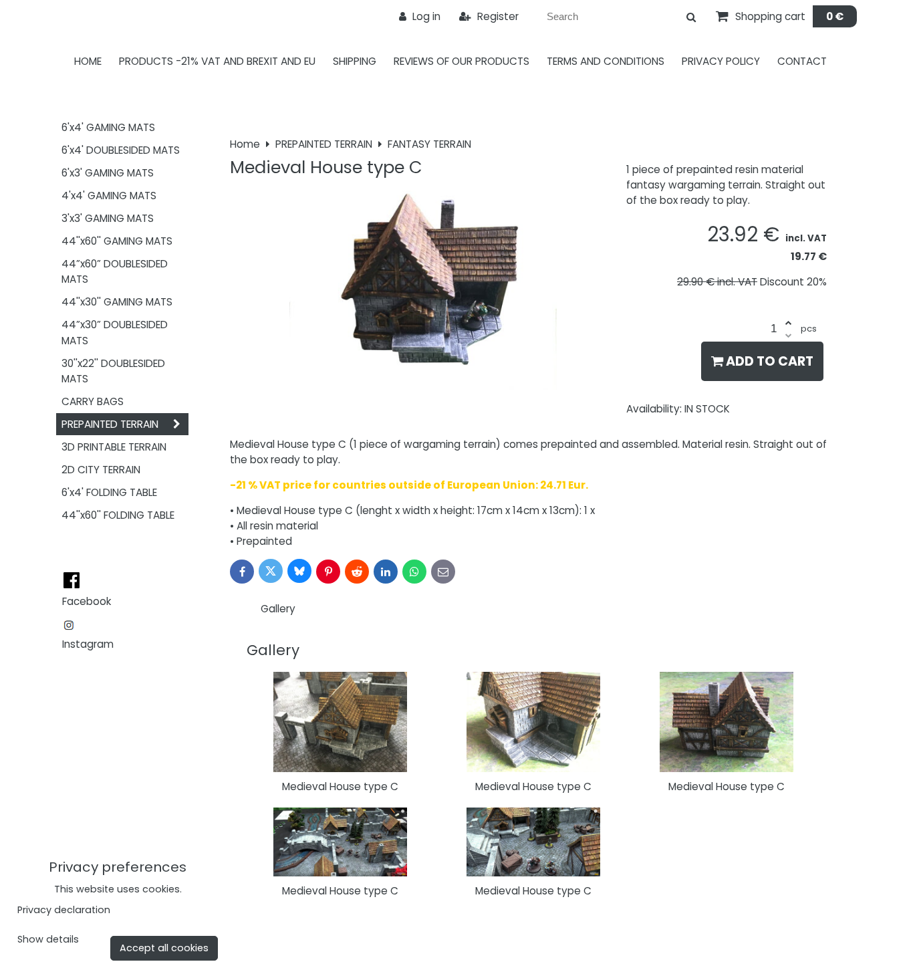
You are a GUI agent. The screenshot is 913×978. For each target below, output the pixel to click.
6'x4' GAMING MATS (108, 127)
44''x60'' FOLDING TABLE (117, 515)
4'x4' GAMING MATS (108, 196)
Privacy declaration (63, 909)
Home (88, 61)
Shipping (354, 61)
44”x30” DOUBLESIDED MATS (114, 332)
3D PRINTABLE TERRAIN (113, 447)
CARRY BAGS (92, 401)
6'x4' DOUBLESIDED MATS (120, 150)
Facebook (86, 601)
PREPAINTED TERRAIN (109, 424)
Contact (802, 61)
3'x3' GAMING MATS (107, 218)
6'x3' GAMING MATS (107, 173)
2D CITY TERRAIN (100, 470)
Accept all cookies (164, 948)
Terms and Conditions (605, 61)
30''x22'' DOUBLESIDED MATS (113, 371)
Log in (425, 16)
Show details (48, 940)
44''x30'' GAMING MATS (116, 302)
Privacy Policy (721, 61)
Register (497, 16)
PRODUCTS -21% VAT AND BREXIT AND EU (217, 61)
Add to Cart (768, 361)
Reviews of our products (461, 61)
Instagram (88, 644)
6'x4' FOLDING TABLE (109, 492)
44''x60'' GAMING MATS (116, 241)
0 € (834, 16)
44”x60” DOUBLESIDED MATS (114, 271)
